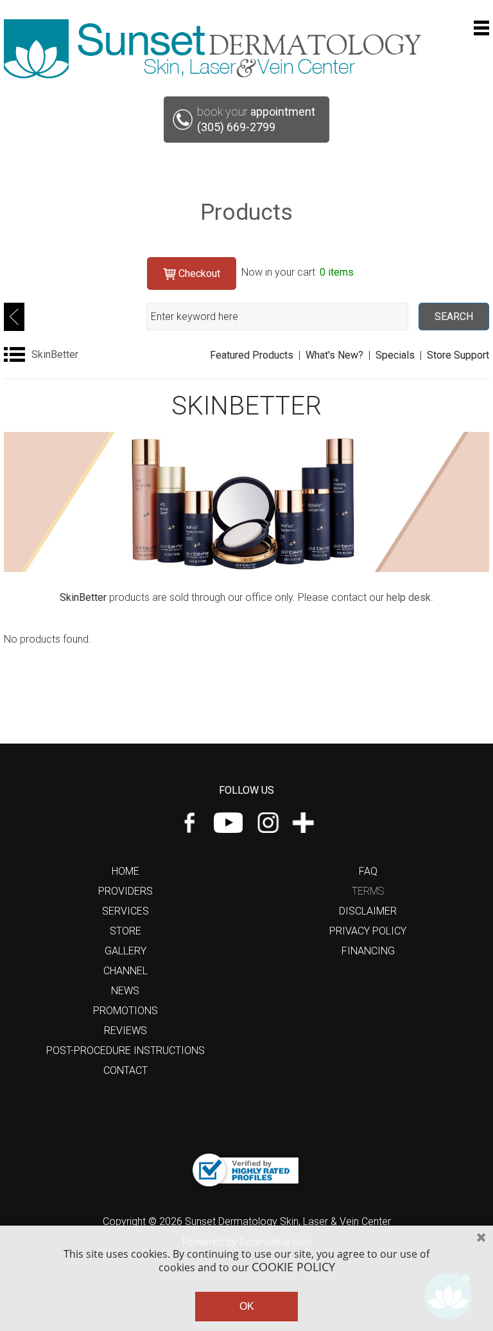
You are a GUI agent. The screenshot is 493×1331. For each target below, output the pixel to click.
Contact (125, 1070)
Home (125, 871)
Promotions (125, 1011)
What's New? (334, 355)
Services (125, 911)
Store (125, 931)
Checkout (198, 273)
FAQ (368, 871)
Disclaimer (368, 911)
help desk (408, 597)
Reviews (125, 1030)
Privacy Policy (367, 931)
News (125, 991)
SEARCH (454, 316)
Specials (395, 355)
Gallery (125, 951)
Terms (368, 891)
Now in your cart (297, 272)
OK (246, 1306)
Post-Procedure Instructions (125, 1050)
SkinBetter (54, 354)
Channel (125, 971)
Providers (125, 891)
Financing (368, 951)
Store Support (458, 355)
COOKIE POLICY (293, 1266)
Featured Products (251, 355)
